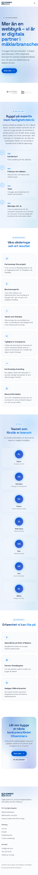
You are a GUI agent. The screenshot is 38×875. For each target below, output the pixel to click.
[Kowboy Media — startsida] (7, 3)
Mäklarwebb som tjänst (9, 815)
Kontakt (4, 832)
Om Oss (4, 828)
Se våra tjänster (19, 759)
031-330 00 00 (6, 851)
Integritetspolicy (7, 835)
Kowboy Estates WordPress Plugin (13, 818)
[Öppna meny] (34, 3)
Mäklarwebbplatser (8, 812)
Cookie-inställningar (8, 838)
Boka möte (8, 71)
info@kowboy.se (7, 848)
